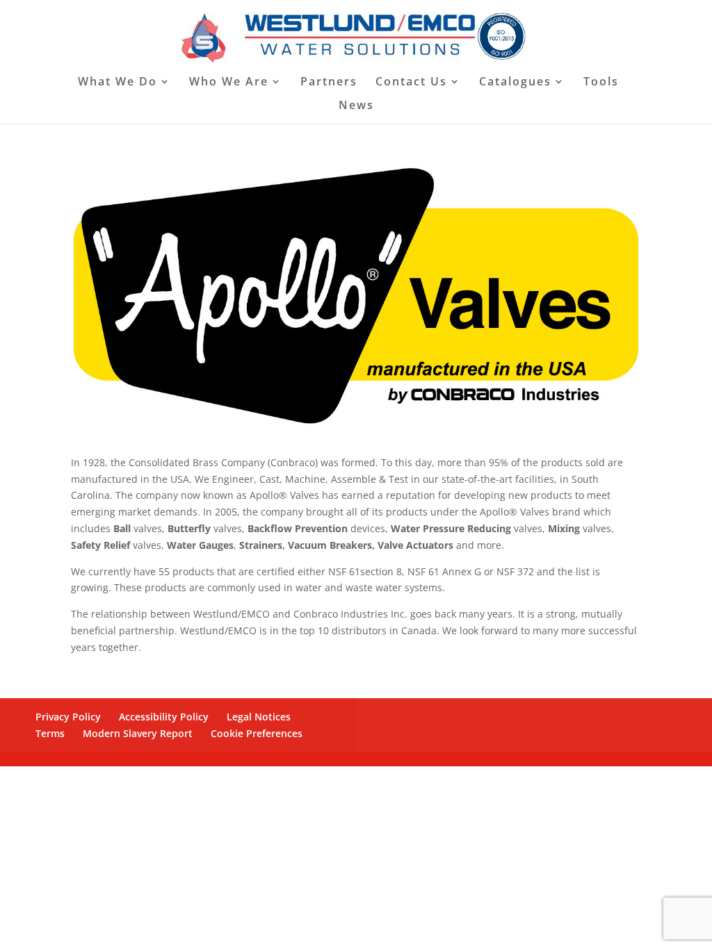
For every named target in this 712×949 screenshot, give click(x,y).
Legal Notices (259, 716)
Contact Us (411, 82)
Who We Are (228, 82)
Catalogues (515, 82)
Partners (328, 82)
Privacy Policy (68, 716)
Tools (601, 82)
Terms (50, 733)
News (356, 106)
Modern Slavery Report (138, 733)
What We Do (117, 82)
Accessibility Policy (164, 716)
